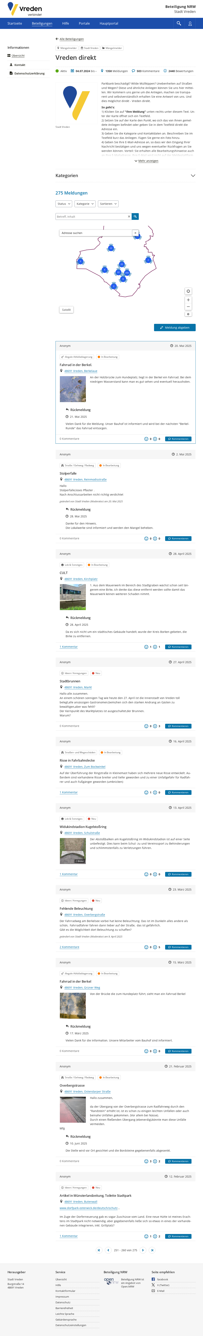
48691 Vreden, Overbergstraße (84, 914)
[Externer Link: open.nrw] (111, 1281)
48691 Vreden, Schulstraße (82, 833)
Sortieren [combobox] (106, 204)
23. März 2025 (182, 889)
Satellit (66, 309)
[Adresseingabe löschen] (135, 233)
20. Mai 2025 (183, 346)
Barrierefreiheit (64, 1308)
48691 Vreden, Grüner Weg (82, 987)
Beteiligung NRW (180, 6)
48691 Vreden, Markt (78, 687)
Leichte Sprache (65, 1314)
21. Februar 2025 (180, 1066)
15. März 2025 (182, 962)
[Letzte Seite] (152, 1250)
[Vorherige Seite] (108, 1250)
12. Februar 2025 (180, 1176)
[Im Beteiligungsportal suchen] (179, 23)
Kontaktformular (65, 1291)
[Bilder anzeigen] (73, 389)
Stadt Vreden (15, 1279)
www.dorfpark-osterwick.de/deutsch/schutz (89, 1208)
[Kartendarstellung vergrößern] (188, 300)
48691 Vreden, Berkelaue (80, 371)
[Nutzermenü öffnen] (190, 23)
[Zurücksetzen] (129, 216)
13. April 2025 (182, 808)
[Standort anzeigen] (188, 291)
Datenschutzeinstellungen (71, 1325)
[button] (126, 175)
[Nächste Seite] (143, 1250)
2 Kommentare (69, 947)
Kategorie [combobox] (83, 204)
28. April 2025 (182, 554)
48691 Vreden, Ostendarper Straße (87, 1091)
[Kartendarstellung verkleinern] (188, 306)
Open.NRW (127, 1286)
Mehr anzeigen (148, 161)
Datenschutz (63, 1302)
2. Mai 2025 (184, 454)
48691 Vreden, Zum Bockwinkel (84, 767)
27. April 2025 (182, 662)
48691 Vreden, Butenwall (80, 1201)
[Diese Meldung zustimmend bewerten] (146, 439)
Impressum (62, 1296)
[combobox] (95, 233)
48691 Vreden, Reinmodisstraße (85, 479)
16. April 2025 (182, 741)
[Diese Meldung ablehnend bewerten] (155, 439)
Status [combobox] (62, 204)
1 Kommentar (69, 646)
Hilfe (58, 1285)
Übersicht (18, 55)
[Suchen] (135, 216)
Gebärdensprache (66, 1319)
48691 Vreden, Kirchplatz (81, 579)
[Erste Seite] (99, 1250)
